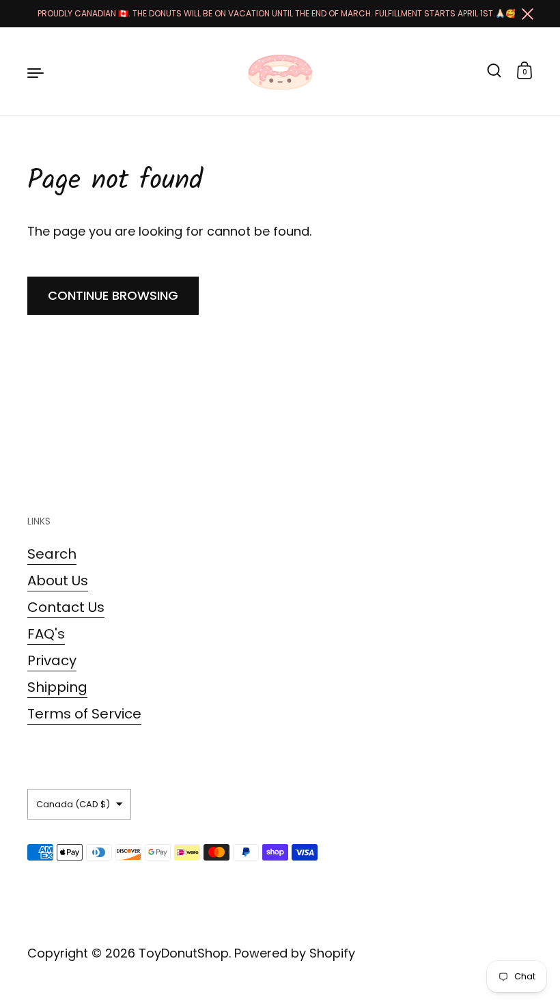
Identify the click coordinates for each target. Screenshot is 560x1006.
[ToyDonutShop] (280, 72)
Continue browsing (113, 295)
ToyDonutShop (184, 953)
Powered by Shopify (294, 953)
